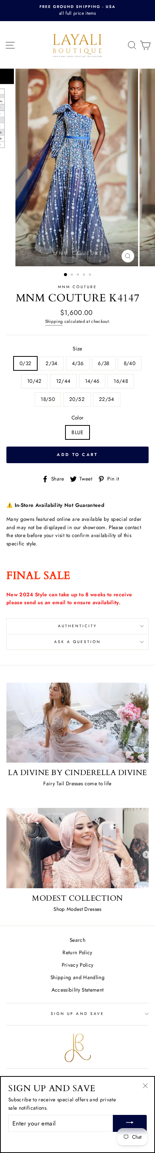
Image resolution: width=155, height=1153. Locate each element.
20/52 (77, 399)
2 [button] (72, 275)
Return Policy (77, 952)
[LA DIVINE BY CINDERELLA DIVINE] (77, 723)
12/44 (63, 381)
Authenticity (77, 626)
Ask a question (77, 642)
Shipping (54, 321)
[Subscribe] (130, 1123)
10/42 (34, 381)
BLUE (77, 432)
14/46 (92, 381)
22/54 (106, 399)
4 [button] (85, 275)
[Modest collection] (77, 848)
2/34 (51, 363)
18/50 (48, 399)
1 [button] (66, 275)
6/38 (103, 363)
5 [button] (91, 275)
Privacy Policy (78, 965)
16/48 (121, 381)
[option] (77, 10)
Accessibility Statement (78, 989)
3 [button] (79, 275)
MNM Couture (77, 287)
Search (77, 940)
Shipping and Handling (77, 977)
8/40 (129, 363)
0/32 (25, 363)
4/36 (78, 363)
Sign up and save (77, 1013)
